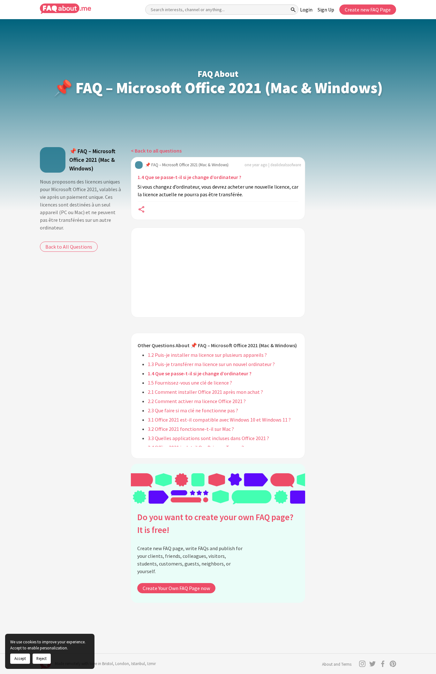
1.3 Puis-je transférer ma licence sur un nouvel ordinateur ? (211, 364)
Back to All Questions (68, 246)
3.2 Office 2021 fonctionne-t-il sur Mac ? (191, 429)
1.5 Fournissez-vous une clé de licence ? (190, 382)
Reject (41, 658)
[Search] (293, 9)
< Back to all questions (156, 150)
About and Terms (336, 664)
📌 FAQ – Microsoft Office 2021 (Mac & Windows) (92, 159)
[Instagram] (362, 664)
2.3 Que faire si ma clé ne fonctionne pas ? (193, 410)
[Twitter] (372, 664)
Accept (20, 658)
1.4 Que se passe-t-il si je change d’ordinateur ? (189, 177)
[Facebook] (383, 664)
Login (306, 9)
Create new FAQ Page (368, 9)
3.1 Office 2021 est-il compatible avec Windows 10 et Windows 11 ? (219, 419)
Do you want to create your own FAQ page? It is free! (215, 523)
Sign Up (326, 9)
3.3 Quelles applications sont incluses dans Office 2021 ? (208, 438)
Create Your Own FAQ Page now (176, 588)
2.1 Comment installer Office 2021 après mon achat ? (205, 392)
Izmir (151, 663)
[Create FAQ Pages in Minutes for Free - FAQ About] (65, 9)
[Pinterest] (393, 664)
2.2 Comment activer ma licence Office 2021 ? (197, 401)
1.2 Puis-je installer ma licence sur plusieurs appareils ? (207, 355)
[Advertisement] (218, 272)
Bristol (107, 663)
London (122, 663)
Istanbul (138, 663)
